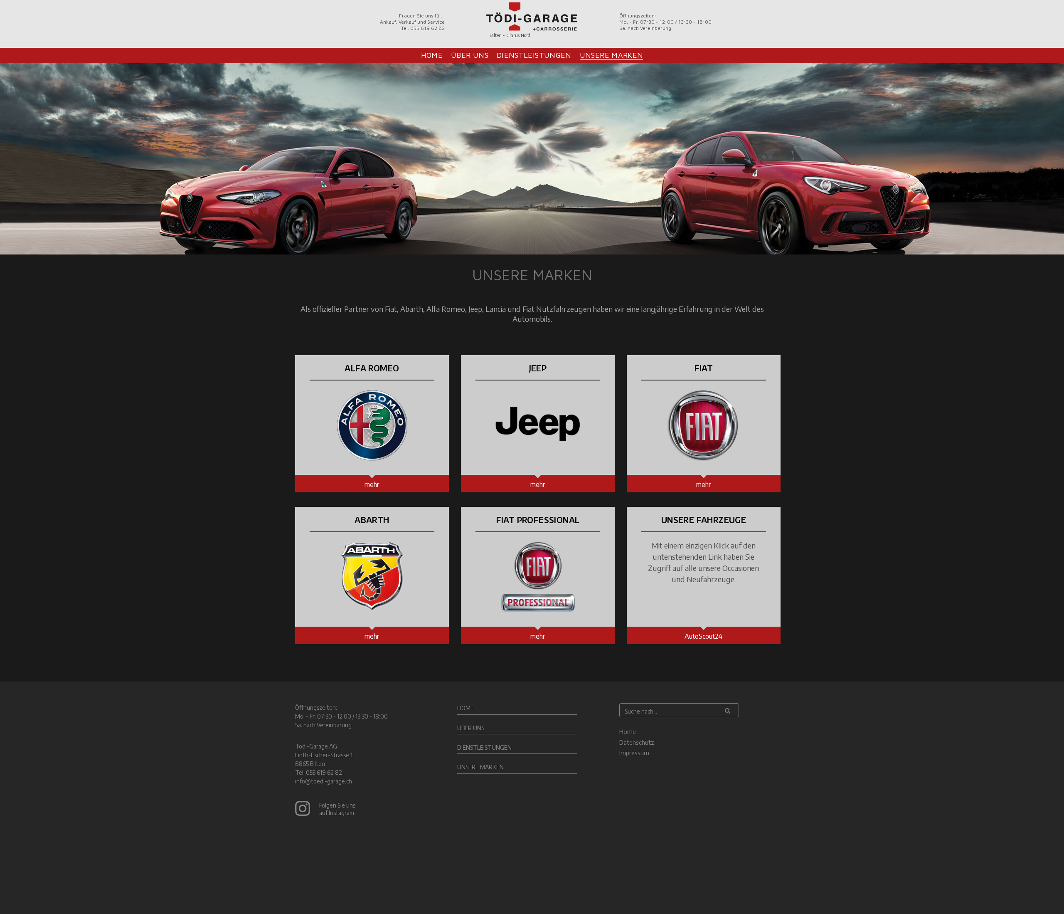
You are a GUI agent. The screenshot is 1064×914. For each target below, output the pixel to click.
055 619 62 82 (324, 772)
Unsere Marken (611, 55)
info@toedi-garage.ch (323, 781)
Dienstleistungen (534, 55)
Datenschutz (636, 742)
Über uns (469, 55)
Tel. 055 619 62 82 (423, 28)
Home (432, 55)
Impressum (634, 752)
